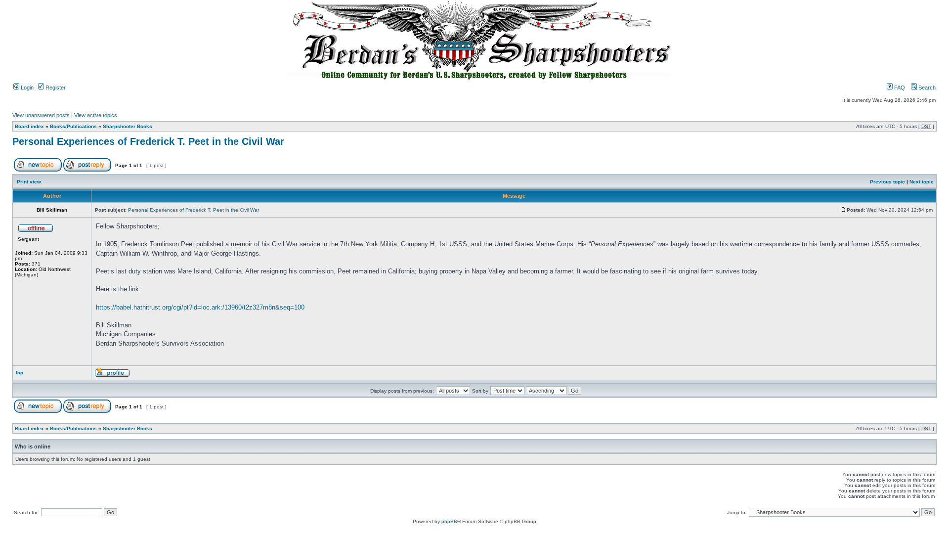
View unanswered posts (41, 115)
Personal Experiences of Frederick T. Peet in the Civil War (148, 141)
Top (19, 372)
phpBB (449, 521)
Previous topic (887, 181)
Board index (29, 126)
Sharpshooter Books (127, 126)
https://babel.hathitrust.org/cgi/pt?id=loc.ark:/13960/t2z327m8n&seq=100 (200, 307)
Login (26, 87)
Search (926, 87)
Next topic (921, 181)
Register (55, 87)
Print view (29, 181)
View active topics (95, 115)
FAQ (899, 87)
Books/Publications (73, 126)
